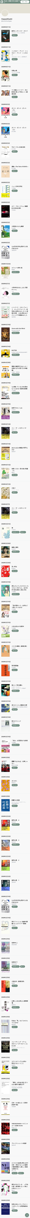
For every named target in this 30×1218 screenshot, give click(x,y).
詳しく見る (24, 1)
